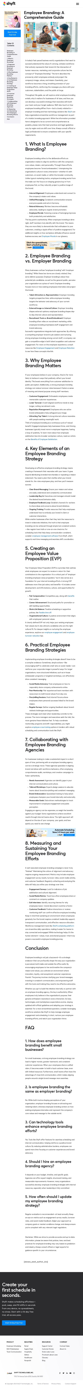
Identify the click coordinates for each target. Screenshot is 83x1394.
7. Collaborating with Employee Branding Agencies (12, 104)
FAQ (8, 119)
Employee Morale (49, 236)
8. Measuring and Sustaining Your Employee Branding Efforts (12, 111)
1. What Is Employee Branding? (10, 60)
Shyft (70, 112)
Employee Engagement (45, 348)
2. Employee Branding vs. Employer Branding (11, 67)
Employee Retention (66, 348)
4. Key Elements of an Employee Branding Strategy (12, 80)
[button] (77, 4)
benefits (71, 596)
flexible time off (45, 613)
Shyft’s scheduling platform (63, 926)
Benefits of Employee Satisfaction (44, 439)
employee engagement (54, 632)
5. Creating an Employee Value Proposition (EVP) (12, 88)
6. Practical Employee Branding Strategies (10, 96)
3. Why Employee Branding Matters (12, 74)
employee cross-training (41, 727)
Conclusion (10, 117)
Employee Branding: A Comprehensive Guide (12, 53)
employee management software (45, 536)
